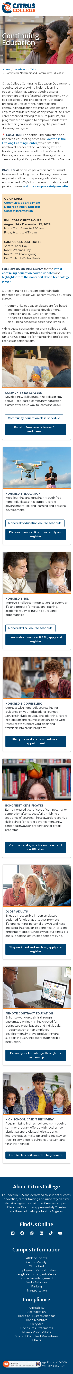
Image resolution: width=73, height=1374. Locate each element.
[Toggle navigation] (65, 8)
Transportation (36, 1290)
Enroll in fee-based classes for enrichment (35, 429)
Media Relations (36, 1282)
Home (6, 69)
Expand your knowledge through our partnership (35, 1055)
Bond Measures (36, 1320)
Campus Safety (36, 1262)
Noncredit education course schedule (35, 523)
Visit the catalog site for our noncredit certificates (35, 847)
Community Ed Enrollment (22, 202)
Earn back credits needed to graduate (36, 1155)
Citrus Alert (36, 1266)
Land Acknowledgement (36, 1278)
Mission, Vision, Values (36, 1332)
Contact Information (18, 210)
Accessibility (36, 1307)
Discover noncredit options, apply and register (35, 534)
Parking (36, 1286)
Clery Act (36, 1324)
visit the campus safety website (45, 186)
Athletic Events (36, 1258)
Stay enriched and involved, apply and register (35, 949)
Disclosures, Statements (36, 1328)
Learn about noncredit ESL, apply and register (36, 639)
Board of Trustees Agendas (36, 1316)
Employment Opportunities (37, 1270)
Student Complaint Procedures (36, 1336)
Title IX (36, 1340)
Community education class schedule (34, 418)
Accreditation (37, 1311)
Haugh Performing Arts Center (36, 1274)
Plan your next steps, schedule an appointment (35, 741)
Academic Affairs (25, 69)
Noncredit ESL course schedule (30, 628)
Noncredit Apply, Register (22, 206)
